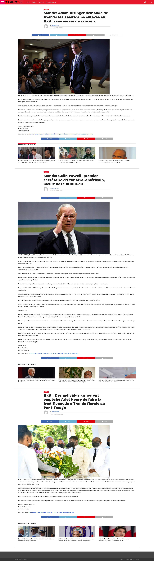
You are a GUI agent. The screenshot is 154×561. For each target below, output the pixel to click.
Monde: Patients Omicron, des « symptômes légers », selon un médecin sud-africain (116, 381)
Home (28, 2)
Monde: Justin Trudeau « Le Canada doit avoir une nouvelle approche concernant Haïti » (115, 539)
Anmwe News (55, 25)
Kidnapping (89, 134)
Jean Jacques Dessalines (45, 512)
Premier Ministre (68, 512)
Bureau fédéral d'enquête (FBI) (49, 134)
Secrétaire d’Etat (73, 353)
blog (122, 559)
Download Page (129, 559)
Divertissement (51, 2)
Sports (41, 2)
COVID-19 (41, 353)
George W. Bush (62, 353)
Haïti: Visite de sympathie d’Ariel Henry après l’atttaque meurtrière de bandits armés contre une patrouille (76, 539)
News (34, 2)
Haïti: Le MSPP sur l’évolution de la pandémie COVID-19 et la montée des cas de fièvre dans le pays (77, 381)
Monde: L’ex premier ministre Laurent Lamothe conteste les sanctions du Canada (114, 161)
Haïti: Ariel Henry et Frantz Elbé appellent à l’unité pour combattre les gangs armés (36, 539)
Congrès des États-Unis (68, 134)
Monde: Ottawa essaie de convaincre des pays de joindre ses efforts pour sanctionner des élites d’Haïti (36, 161)
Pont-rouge (58, 512)
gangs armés (80, 134)
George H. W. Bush (50, 353)
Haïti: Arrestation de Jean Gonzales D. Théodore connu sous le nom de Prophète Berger (76, 161)
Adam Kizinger (33, 134)
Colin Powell (33, 353)
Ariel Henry (32, 512)
